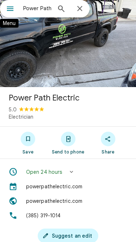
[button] (68, 172)
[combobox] (37, 8)
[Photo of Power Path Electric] (68, 43)
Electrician (21, 117)
